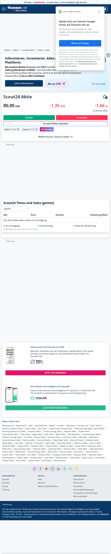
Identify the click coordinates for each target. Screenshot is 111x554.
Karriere (6, 483)
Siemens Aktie (54, 437)
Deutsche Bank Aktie (11, 440)
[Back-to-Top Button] (103, 551)
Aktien (16, 50)
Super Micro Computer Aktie (88, 446)
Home (7, 50)
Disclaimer (78, 486)
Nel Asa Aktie (29, 440)
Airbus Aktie (7, 451)
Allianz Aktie (39, 437)
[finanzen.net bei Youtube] (46, 468)
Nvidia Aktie (84, 431)
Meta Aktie (52, 451)
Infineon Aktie (39, 449)
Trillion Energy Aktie (52, 431)
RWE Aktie (6, 449)
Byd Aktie (93, 437)
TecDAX (60, 425)
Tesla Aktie (25, 434)
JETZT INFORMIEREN (55, 372)
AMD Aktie (82, 449)
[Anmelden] (105, 8)
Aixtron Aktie (8, 460)
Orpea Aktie (30, 428)
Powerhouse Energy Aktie (60, 428)
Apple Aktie (7, 443)
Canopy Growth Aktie (62, 454)
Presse (5, 486)
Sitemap (6, 490)
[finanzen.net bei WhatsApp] (70, 468)
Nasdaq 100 (83, 425)
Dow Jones (70, 425)
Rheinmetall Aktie (10, 434)
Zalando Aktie (80, 454)
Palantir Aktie (69, 449)
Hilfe (40, 479)
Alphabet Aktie (96, 449)
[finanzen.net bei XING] (64, 468)
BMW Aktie (20, 451)
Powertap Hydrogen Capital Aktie (89, 428)
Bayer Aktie (37, 434)
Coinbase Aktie (54, 449)
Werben (41, 483)
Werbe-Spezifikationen (48, 486)
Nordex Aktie (36, 457)
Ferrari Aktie (95, 443)
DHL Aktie (49, 434)
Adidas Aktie (22, 457)
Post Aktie (42, 428)
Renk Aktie (50, 443)
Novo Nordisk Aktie (22, 449)
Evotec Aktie (87, 457)
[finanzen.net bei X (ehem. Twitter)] (52, 468)
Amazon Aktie (70, 431)
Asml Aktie (100, 457)
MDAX (52, 425)
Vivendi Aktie (51, 446)
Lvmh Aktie (21, 460)
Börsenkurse (8, 425)
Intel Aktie (48, 457)
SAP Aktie (19, 443)
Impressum (78, 479)
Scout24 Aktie (28, 50)
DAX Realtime (41, 425)
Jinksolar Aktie (92, 440)
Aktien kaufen (59, 460)
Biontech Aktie (76, 440)
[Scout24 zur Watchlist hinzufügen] (105, 96)
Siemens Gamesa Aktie (12, 428)
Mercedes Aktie (64, 443)
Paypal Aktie (23, 446)
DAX (30, 425)
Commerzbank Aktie (91, 434)
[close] (99, 12)
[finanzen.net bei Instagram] (34, 468)
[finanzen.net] (17, 7)
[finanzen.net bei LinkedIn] (58, 468)
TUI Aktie (28, 437)
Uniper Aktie (33, 460)
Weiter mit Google (80, 43)
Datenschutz (79, 483)
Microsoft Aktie (44, 440)
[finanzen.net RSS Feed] (76, 468)
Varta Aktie (20, 454)
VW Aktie (83, 437)
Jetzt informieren (24, 83)
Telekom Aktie (37, 446)
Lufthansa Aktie (70, 437)
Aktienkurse (21, 425)
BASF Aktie (60, 434)
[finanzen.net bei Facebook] (40, 468)
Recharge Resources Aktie (14, 431)
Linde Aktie (75, 457)
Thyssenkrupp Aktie (36, 451)
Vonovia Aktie (44, 454)
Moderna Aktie (66, 446)
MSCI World (96, 425)
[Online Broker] (18, 10)
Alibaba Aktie (61, 457)
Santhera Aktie (34, 431)
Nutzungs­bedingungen (83, 490)
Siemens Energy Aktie (12, 437)
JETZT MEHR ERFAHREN (55, 407)
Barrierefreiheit (80, 496)
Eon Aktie (32, 454)
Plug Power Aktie (60, 440)
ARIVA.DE (104, 514)
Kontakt (5, 479)
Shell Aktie (46, 460)
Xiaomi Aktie (7, 454)
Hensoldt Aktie (8, 446)
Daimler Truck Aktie (34, 443)
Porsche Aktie (66, 451)
